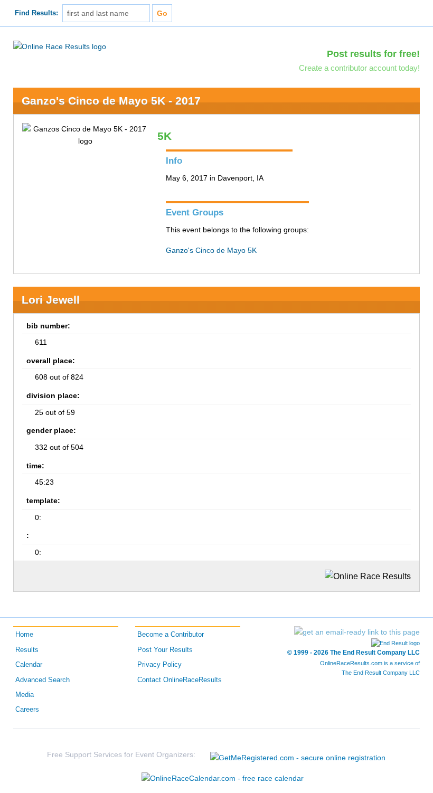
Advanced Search (42, 680)
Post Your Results (165, 650)
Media (24, 694)
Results (27, 650)
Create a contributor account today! (359, 67)
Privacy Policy (159, 664)
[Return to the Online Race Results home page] (59, 46)
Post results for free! (373, 54)
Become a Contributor (170, 634)
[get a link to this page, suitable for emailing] (357, 632)
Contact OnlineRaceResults (179, 680)
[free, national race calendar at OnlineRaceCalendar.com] (223, 778)
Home (24, 634)
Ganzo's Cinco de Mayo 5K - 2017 (111, 101)
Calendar (28, 664)
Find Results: (36, 13)
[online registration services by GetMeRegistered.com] (297, 754)
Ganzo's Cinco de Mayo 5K (211, 250)
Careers (27, 709)
